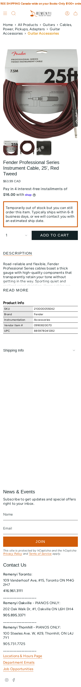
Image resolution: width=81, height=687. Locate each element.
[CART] (75, 13)
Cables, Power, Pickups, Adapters (37, 27)
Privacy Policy (12, 553)
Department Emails (19, 662)
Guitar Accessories (43, 33)
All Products (28, 25)
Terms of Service (40, 553)
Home (8, 25)
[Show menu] (5, 13)
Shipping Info (13, 350)
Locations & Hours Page (22, 656)
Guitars (49, 25)
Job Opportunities (18, 669)
